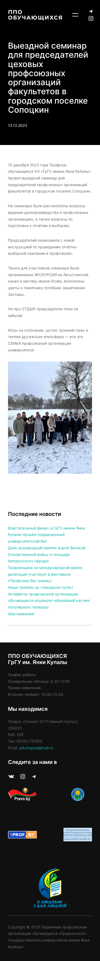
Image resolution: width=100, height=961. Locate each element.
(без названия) (21, 613)
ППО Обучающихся (35, 15)
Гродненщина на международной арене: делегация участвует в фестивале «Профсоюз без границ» (45, 574)
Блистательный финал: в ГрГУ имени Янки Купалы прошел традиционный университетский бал (46, 534)
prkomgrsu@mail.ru (36, 748)
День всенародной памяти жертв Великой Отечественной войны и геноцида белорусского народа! (46, 554)
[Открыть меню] (75, 14)
